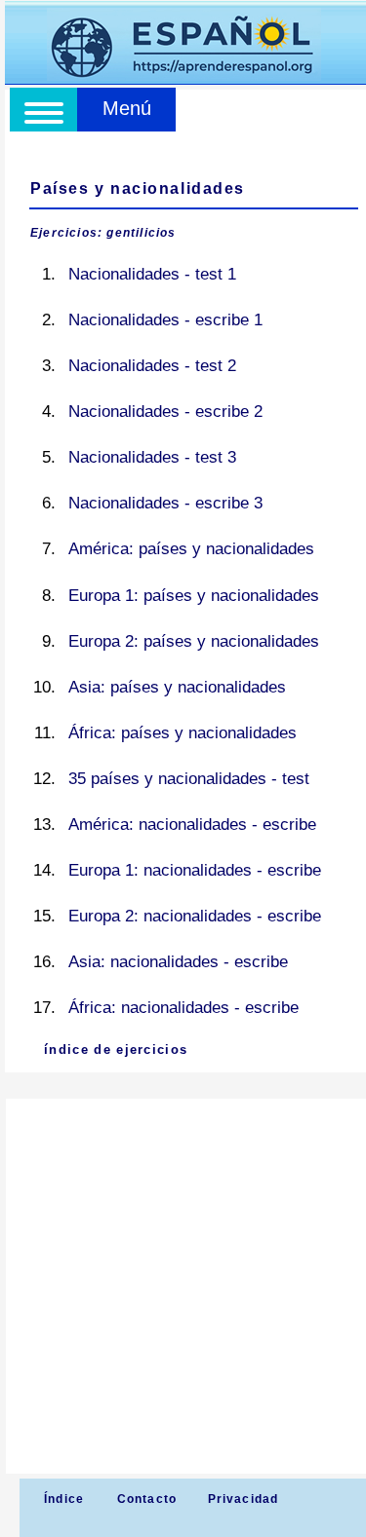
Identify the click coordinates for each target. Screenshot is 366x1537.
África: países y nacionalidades (182, 733)
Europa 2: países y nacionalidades (193, 641)
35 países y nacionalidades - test (188, 778)
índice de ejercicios (115, 1049)
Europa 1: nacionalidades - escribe (194, 870)
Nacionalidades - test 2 (152, 365)
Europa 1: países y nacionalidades (193, 595)
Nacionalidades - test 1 (152, 274)
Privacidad (243, 1499)
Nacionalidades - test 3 (152, 457)
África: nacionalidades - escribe (183, 1007)
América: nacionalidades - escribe (192, 824)
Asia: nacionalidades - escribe (178, 962)
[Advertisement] (183, 1286)
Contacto (147, 1499)
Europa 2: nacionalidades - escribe (194, 916)
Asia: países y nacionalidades (177, 687)
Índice (62, 1499)
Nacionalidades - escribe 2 (165, 411)
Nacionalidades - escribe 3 (165, 503)
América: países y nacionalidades (191, 549)
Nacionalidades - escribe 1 (165, 320)
